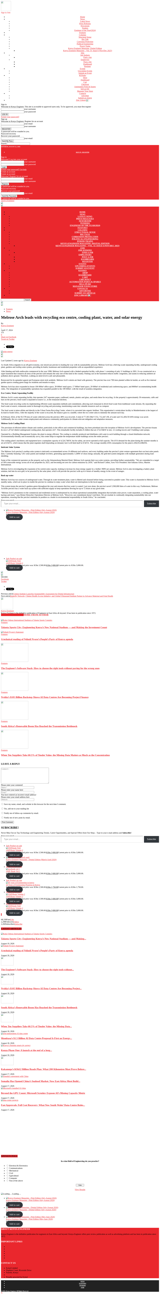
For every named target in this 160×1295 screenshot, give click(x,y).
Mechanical (13, 1171)
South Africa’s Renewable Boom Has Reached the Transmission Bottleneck (39, 726)
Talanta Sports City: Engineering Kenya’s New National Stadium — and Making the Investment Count (54, 627)
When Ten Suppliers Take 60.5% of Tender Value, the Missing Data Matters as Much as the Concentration (55, 755)
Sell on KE (85, 89)
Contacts (82, 93)
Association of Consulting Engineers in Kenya (82, 1251)
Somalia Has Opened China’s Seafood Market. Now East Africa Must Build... (40, 1081)
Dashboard (87, 64)
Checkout (85, 84)
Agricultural (13, 1176)
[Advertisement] (76, 537)
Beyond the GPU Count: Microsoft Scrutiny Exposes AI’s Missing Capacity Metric (43, 1093)
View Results (80, 1190)
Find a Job (87, 57)
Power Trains (85, 46)
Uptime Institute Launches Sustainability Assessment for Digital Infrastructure (43, 594)
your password (30, 112)
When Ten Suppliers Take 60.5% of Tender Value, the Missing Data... (36, 1026)
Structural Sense (85, 37)
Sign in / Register (82, 152)
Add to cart (14, 517)
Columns (82, 35)
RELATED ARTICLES (12, 615)
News (82, 19)
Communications (15, 1168)
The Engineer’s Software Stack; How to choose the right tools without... (37, 969)
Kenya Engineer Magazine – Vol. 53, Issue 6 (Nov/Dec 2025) (87, 51)
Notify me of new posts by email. (17, 818)
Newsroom (85, 26)
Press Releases (85, 24)
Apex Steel (82, 1258)
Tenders (85, 28)
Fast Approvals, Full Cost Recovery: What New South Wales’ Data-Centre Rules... (43, 1105)
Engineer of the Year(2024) (85, 30)
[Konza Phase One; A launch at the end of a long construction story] (15, 1045)
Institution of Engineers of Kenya (82, 1253)
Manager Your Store (85, 91)
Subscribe (151, 504)
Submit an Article (85, 98)
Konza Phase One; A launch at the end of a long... (26, 1050)
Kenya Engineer (7, 326)
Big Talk (85, 39)
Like (12, 919)
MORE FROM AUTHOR (36, 615)
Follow (16, 922)
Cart (85, 82)
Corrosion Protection (85, 42)
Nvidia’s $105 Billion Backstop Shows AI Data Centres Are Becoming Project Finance (44, 697)
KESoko (82, 75)
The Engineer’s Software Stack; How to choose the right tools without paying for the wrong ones (50, 668)
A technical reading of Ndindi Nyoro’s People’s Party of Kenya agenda (37, 639)
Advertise (85, 96)
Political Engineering (85, 44)
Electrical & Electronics (18, 1166)
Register (87, 66)
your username (30, 109)
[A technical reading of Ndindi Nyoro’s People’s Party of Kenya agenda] (12, 632)
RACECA (82, 1256)
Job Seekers (85, 55)
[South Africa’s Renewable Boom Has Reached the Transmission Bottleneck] (14, 719)
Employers (85, 60)
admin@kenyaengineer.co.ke (17, 1275)
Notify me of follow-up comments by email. (21, 813)
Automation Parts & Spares (85, 87)
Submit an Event (85, 73)
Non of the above (16, 1181)
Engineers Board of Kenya (82, 1249)
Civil (11, 1173)
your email (28, 124)
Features (82, 33)
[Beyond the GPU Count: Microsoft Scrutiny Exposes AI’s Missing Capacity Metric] (13, 1088)
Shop (85, 78)
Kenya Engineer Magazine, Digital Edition (85, 48)
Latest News (85, 21)
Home (82, 17)
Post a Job (88, 62)
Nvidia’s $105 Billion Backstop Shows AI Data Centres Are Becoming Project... (41, 988)
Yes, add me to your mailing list (16, 809)
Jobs (82, 53)
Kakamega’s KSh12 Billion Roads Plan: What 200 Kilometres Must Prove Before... (43, 1069)
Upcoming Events (85, 71)
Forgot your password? (10, 117)
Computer (13, 1178)
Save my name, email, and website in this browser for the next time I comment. (35, 804)
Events (82, 69)
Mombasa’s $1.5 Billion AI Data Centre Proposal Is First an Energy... (36, 1038)
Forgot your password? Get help (13, 169)
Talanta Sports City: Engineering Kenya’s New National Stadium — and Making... (43, 938)
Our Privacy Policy (82, 1247)
